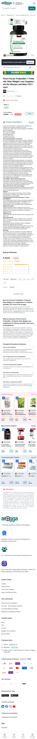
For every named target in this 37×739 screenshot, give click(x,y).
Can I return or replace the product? (12, 382)
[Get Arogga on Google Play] (5, 695)
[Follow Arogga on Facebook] (6, 706)
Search (32, 8)
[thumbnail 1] (12, 22)
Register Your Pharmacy (8, 631)
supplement (17, 311)
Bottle (6, 107)
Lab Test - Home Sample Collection (11, 606)
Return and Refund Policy (9, 592)
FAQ (2, 625)
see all (33, 394)
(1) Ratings (18, 96)
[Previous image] (5, 40)
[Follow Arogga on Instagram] (10, 706)
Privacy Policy (5, 586)
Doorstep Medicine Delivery (9, 609)
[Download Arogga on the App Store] (14, 695)
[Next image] (31, 40)
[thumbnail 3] (24, 22)
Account (3, 628)
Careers (3, 584)
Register (30, 62)
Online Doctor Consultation (9, 603)
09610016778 (13, 644)
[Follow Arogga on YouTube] (14, 706)
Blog (2, 622)
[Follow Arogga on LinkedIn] (2, 706)
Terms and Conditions (7, 589)
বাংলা (32, 122)
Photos (14, 279)
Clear (7, 279)
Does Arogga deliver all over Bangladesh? (14, 356)
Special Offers (5, 634)
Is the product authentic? (9, 347)
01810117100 (14, 647)
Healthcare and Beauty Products (11, 611)
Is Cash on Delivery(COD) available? (12, 364)
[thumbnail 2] (18, 22)
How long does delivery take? (11, 372)
